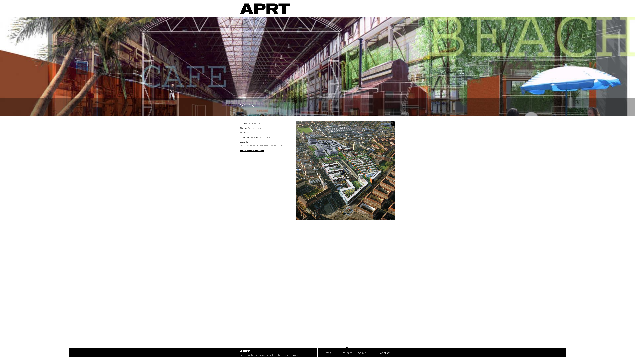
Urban (260, 150)
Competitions (248, 150)
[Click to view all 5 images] (345, 170)
